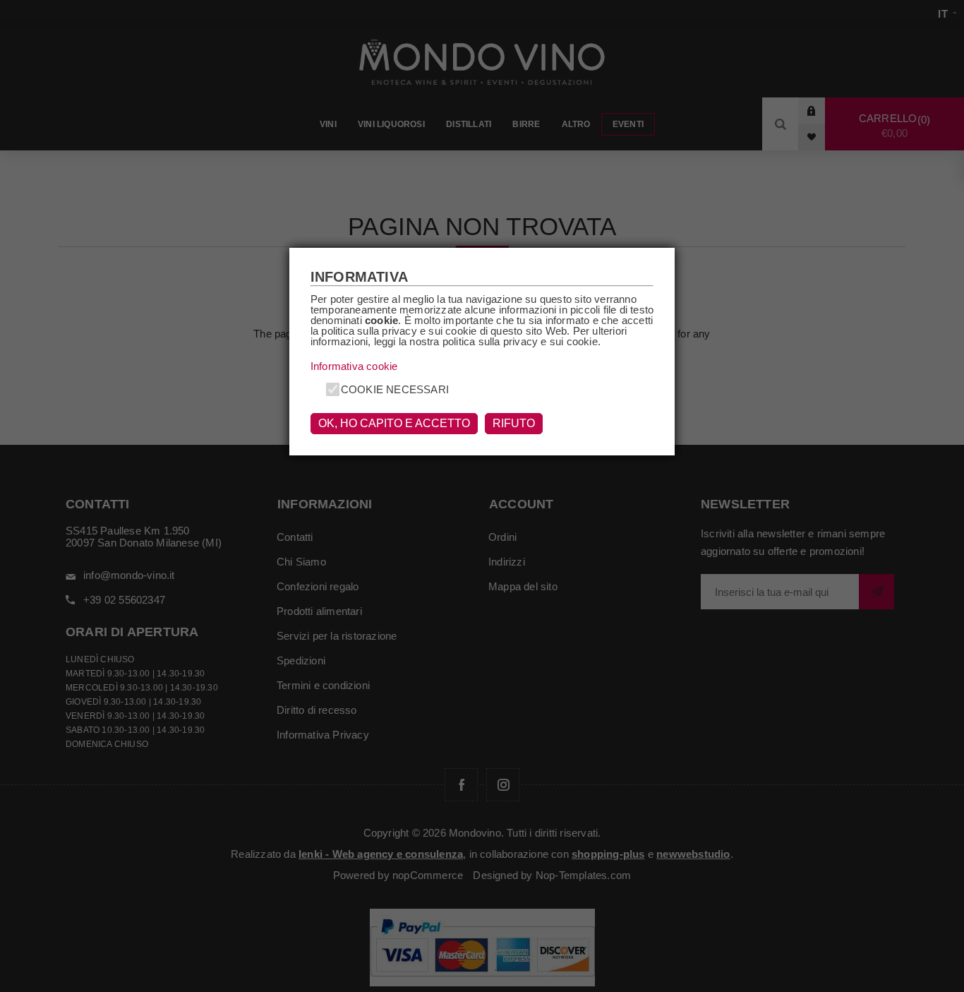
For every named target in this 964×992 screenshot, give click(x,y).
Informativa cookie (354, 366)
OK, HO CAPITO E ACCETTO (394, 423)
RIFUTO (514, 423)
